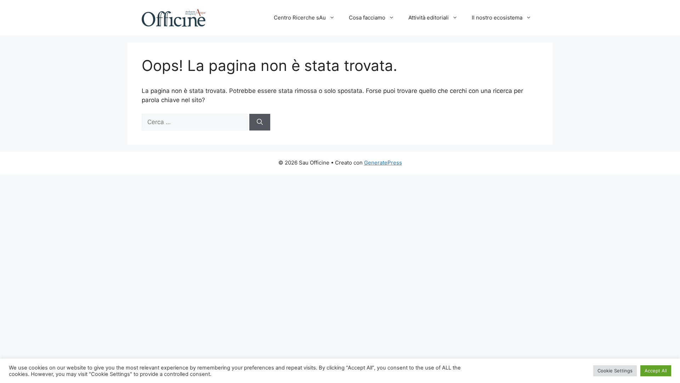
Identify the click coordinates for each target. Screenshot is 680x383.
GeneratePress (383, 162)
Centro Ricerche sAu (300, 17)
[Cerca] (259, 122)
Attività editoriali (428, 17)
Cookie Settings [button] (615, 370)
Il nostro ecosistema (497, 17)
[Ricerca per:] (195, 122)
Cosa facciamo (367, 17)
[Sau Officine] (173, 17)
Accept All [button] (656, 370)
